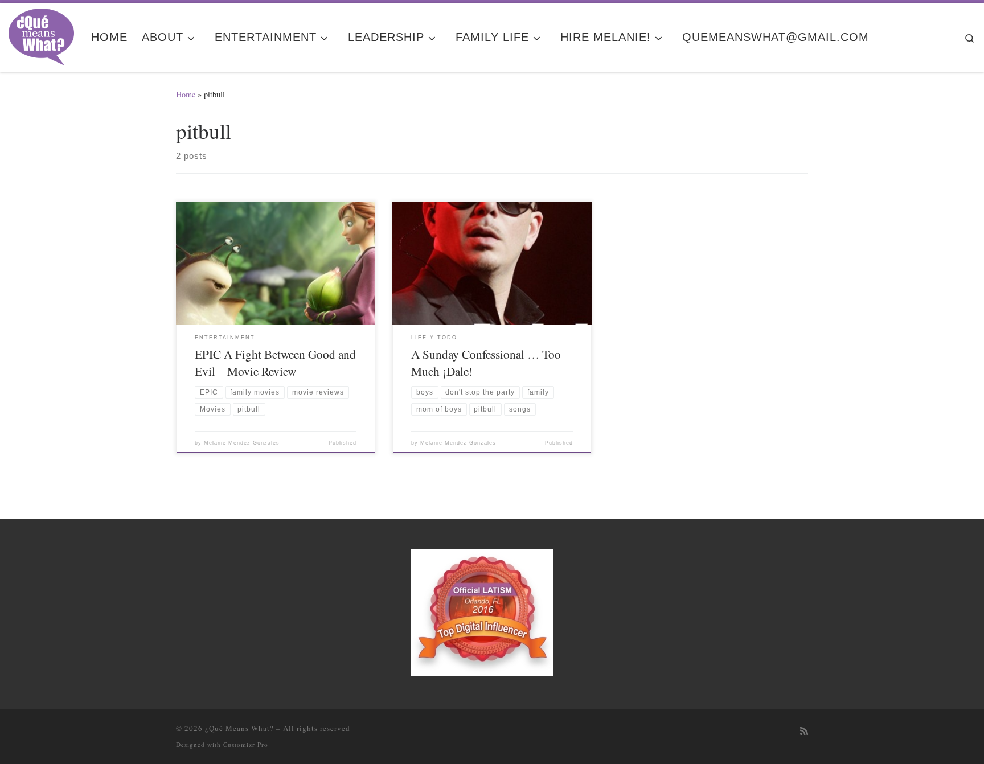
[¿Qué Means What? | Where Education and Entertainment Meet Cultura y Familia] (41, 33)
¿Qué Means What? (239, 728)
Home (185, 94)
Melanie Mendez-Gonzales (242, 443)
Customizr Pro (245, 744)
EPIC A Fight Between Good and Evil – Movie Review (275, 362)
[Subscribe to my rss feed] (804, 731)
